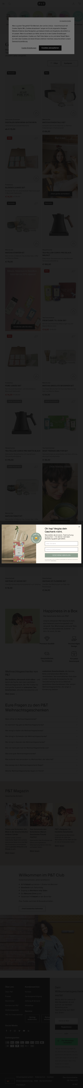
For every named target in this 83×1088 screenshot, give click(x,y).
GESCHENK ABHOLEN (61, 555)
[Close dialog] (79, 526)
